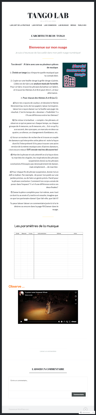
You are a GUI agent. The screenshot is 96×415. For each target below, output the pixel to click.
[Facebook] (85, 409)
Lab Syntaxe (37, 25)
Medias (73, 25)
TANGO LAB (48, 15)
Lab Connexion (50, 25)
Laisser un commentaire (48, 351)
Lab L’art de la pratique (20, 25)
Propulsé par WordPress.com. (19, 409)
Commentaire (79, 394)
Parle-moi (82, 25)
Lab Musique (63, 25)
